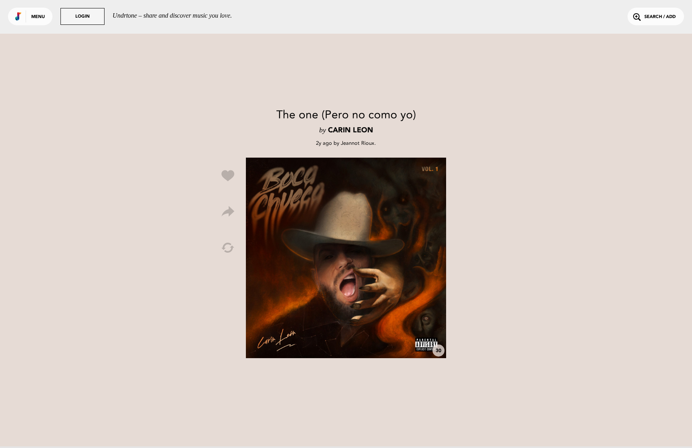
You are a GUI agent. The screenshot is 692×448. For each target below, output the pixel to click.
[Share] (228, 212)
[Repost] (228, 248)
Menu (38, 17)
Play (346, 258)
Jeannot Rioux (357, 143)
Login (82, 16)
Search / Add (660, 17)
